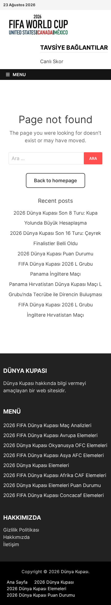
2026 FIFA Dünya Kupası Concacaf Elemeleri (53, 495)
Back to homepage (55, 180)
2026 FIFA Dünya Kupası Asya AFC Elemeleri (53, 455)
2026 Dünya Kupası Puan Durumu (55, 253)
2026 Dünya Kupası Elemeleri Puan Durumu (52, 485)
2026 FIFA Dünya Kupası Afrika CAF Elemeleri (54, 475)
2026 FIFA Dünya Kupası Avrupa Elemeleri (50, 435)
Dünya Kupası (74, 571)
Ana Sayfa (17, 582)
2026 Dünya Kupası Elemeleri (36, 465)
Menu (19, 74)
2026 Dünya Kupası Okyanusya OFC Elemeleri (55, 445)
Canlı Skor (51, 61)
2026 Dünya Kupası (54, 582)
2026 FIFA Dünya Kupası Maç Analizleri (47, 425)
